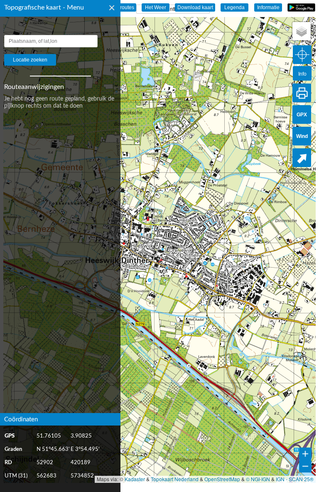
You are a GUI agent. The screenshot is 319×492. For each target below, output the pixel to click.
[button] (301, 31)
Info (302, 74)
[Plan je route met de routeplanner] (301, 157)
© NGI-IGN (258, 478)
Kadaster (135, 478)
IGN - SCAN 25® (295, 478)
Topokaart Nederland (175, 478)
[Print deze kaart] (301, 93)
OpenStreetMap (222, 478)
